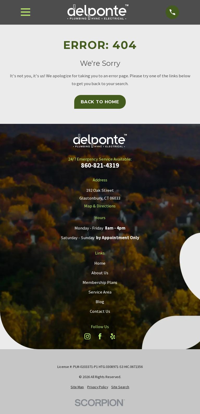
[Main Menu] (25, 12)
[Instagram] (87, 336)
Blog (100, 301)
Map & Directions (100, 206)
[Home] (97, 12)
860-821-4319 (100, 165)
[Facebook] (100, 336)
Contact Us (100, 311)
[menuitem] (77, 387)
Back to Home (100, 101)
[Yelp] (113, 336)
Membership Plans (100, 282)
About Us (99, 273)
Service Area (99, 292)
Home (99, 263)
